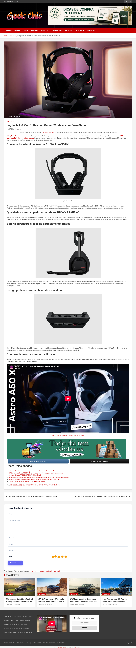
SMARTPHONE (8, 632)
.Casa (25, 31)
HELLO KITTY (19, 624)
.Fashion (34, 31)
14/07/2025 (10, 129)
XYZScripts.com (78, 647)
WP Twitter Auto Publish (60, 647)
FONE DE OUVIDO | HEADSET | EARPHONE (23, 485)
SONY (14, 632)
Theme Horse (36, 643)
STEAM (26, 632)
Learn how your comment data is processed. (45, 571)
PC (45, 485)
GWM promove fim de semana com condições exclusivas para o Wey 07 (84, 601)
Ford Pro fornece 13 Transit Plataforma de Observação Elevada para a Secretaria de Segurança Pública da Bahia (114, 603)
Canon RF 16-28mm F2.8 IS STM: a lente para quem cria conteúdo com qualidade (100, 496)
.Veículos (91, 31)
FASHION (6, 620)
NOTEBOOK (7, 628)
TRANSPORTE (12, 575)
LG (29, 624)
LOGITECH (40, 485)
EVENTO (31, 617)
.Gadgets (44, 31)
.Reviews (78, 31)
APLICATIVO (7, 617)
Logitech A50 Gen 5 (49, 132)
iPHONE (25, 624)
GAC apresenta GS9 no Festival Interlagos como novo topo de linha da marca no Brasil (19, 601)
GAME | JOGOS (9, 625)
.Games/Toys (56, 31)
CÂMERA (25, 617)
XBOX (58, 485)
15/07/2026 (74, 604)
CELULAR (14, 617)
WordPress (60, 643)
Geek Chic (19, 643)
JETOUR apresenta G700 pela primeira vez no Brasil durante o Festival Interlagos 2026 (52, 601)
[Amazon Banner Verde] (66, 440)
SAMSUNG (26, 628)
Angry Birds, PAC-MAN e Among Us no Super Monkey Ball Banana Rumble (33, 496)
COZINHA (19, 617)
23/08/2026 (42, 604)
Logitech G (12, 136)
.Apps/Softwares (13, 31)
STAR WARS (20, 632)
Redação (18, 129)
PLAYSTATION (50, 485)
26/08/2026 (9, 604)
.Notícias (68, 31)
